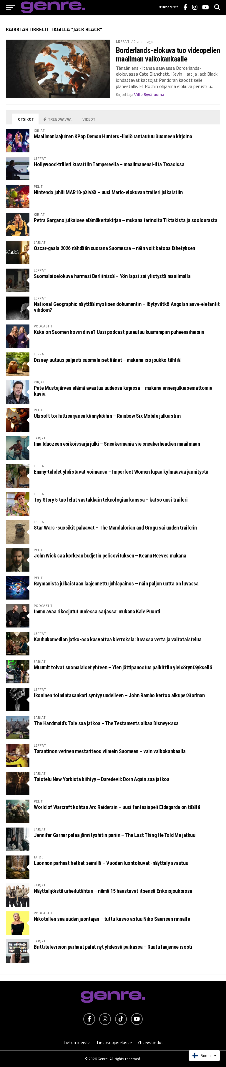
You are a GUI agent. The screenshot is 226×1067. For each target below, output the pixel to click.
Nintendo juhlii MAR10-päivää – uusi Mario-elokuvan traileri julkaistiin (108, 192)
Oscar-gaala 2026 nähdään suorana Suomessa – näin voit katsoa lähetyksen (114, 248)
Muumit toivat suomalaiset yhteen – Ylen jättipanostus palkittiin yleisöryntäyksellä (123, 667)
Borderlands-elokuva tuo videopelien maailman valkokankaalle (168, 54)
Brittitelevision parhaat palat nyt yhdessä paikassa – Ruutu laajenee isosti (113, 947)
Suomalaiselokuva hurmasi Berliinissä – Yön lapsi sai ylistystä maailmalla (112, 276)
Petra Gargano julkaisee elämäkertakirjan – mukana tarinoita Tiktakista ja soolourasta (125, 220)
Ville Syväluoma (149, 94)
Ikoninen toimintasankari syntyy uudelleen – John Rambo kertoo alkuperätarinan (119, 695)
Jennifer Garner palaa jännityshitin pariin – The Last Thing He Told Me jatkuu (114, 835)
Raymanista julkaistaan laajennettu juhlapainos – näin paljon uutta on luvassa (116, 583)
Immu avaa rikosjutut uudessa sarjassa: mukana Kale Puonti (97, 611)
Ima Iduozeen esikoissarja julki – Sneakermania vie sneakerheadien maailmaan (117, 444)
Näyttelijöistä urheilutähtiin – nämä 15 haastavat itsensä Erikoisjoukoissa (113, 891)
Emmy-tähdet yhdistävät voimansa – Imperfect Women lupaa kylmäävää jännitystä (121, 472)
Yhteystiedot (150, 1042)
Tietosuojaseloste (114, 1042)
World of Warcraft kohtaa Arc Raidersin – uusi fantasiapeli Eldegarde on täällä (117, 807)
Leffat (123, 41)
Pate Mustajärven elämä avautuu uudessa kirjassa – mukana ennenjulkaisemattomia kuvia (123, 391)
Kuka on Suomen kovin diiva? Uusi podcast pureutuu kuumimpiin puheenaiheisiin (119, 332)
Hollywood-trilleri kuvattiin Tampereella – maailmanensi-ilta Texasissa (109, 164)
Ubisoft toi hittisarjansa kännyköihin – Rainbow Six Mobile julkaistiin (107, 416)
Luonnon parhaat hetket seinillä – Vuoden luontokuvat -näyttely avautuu (111, 863)
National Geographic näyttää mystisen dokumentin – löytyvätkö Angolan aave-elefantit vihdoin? (127, 307)
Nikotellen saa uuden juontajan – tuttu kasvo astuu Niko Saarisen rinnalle (112, 919)
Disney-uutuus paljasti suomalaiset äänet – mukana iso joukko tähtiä (107, 360)
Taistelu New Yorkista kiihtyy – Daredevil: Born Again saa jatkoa (101, 779)
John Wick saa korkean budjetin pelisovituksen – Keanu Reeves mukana (110, 555)
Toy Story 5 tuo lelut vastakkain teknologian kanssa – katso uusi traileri (110, 500)
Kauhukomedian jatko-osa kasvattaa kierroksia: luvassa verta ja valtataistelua (118, 639)
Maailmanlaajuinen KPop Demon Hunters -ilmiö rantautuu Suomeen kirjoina (113, 136)
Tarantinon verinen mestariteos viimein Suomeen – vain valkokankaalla (110, 751)
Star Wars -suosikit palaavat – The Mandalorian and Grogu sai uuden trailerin (115, 528)
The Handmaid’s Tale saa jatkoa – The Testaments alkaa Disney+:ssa (106, 723)
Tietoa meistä (77, 1042)
